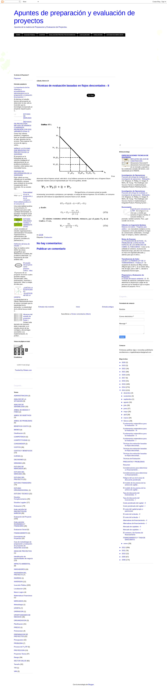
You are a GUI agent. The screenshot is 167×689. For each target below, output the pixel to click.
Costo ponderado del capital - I (134, 506)
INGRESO (17, 578)
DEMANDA (18, 463)
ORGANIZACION (20, 620)
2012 (124, 547)
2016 (124, 381)
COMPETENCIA (20, 437)
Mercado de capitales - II (132, 526)
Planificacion (18, 624)
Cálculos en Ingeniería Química (134, 225)
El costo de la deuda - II (131, 514)
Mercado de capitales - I (132, 530)
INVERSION (18, 582)
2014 (124, 387)
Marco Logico (19, 592)
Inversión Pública (29, 35)
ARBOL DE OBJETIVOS (22, 415)
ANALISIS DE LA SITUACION (20, 400)
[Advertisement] (82, 56)
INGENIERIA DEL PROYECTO (20, 574)
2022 (124, 368)
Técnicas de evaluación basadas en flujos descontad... (135, 444)
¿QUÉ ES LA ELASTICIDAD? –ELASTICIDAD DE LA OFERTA (23, 292)
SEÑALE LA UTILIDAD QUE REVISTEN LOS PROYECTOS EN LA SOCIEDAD (22, 151)
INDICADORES (19, 569)
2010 (124, 553)
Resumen (126, 465)
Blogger (91, 684)
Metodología (18, 604)
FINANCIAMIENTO (21, 533)
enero (126, 543)
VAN (15, 671)
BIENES (17, 430)
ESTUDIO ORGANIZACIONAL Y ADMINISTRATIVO (27, 223)
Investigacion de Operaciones (133, 175)
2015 (124, 384)
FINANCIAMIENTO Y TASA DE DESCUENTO (134, 539)
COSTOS (42, 35)
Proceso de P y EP (20, 647)
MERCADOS (18, 601)
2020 (124, 375)
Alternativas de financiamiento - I (135, 523)
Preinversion (18, 631)
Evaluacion (48, 237)
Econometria (126, 207)
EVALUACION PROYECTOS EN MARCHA (62, 35)
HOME (18, 35)
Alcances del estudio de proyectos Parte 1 (27, 317)
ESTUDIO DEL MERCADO (19, 473)
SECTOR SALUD (20, 661)
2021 (124, 372)
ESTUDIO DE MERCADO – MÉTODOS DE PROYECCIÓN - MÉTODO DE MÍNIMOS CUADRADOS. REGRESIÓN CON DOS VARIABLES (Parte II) (22, 122)
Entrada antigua (108, 307)
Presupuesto (18, 640)
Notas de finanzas (129, 239)
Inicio (78, 307)
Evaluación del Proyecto (22, 517)
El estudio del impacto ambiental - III (134, 279)
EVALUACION (98, 35)
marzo (126, 418)
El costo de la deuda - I (131, 517)
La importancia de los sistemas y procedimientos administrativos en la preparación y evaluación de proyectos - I (23, 92)
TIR (15, 668)
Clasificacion (18, 433)
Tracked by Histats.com (23, 370)
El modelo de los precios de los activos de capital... (134, 484)
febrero (126, 421)
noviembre (128, 396)
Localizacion (18, 589)
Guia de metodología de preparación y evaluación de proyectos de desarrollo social (23, 544)
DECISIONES (19, 459)
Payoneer (17, 78)
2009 (124, 557)
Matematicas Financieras (23, 595)
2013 (124, 390)
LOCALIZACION (85, 35)
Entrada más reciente (46, 307)
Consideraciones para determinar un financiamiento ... (135, 469)
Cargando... (18, 385)
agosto (126, 402)
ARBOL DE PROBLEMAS (23, 421)
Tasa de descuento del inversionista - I (131, 499)
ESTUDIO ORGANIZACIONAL (21, 489)
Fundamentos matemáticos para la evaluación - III (135, 429)
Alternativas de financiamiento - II (135, 520)
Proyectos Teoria (20, 654)
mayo (126, 411)
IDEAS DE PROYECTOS (23, 551)
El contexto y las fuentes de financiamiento (133, 534)
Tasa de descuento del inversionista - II (131, 494)
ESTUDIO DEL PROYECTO (19, 478)
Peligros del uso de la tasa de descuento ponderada (133, 479)
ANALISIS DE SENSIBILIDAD (19, 405)
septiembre (128, 399)
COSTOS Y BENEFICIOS (23, 451)
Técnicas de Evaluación (131, 458)
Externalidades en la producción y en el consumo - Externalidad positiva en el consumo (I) (23, 198)
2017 (124, 378)
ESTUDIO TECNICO (21, 494)
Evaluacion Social (20, 529)
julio (125, 405)
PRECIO (17, 627)
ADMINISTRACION (21, 396)
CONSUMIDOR (19, 444)
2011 (124, 550)
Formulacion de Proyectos (19, 537)
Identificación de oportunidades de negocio (23, 557)
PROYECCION (19, 650)
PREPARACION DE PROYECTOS (21, 635)
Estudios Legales (20, 502)
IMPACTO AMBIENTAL (22, 564)
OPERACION (18, 611)
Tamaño (17, 664)
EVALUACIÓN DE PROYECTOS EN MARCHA (20, 511)
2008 (124, 560)
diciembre (127, 393)
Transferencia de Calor (130, 259)
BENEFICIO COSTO (21, 426)
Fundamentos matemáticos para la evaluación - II (135, 434)
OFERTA (17, 608)
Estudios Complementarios (20, 498)
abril (125, 415)
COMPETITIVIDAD (20, 440)
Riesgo (16, 657)
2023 (124, 365)
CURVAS (17, 456)
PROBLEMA (18, 643)
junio (125, 408)
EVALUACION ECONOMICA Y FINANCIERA (19, 524)
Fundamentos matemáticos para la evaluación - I (135, 439)
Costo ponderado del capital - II (134, 503)
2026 (124, 362)
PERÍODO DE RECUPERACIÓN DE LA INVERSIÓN (22, 173)
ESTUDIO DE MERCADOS (115, 35)
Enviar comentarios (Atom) (81, 314)
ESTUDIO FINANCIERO (22, 483)
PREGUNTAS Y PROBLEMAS (134, 462)
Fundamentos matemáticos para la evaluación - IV (135, 424)
